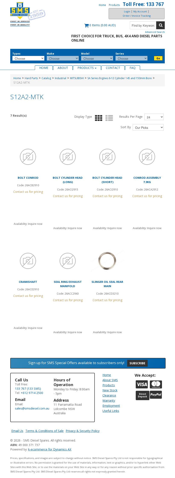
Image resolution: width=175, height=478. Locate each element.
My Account (140, 11)
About (63, 68)
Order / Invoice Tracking (137, 15)
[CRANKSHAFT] (28, 261)
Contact (113, 68)
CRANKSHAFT (28, 282)
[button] (100, 27)
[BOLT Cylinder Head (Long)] (67, 156)
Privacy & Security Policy (82, 431)
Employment (111, 406)
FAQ (133, 68)
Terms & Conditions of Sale (44, 431)
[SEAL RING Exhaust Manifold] (67, 261)
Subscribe (137, 363)
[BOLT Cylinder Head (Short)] (107, 156)
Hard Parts (31, 78)
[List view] (108, 118)
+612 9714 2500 (32, 393)
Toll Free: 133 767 (143, 4)
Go (158, 58)
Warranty (108, 400)
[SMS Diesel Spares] (28, 14)
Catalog (46, 78)
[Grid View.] (97, 118)
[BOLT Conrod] (28, 156)
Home (102, 5)
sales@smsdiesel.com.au (32, 408)
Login (127, 11)
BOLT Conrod (28, 178)
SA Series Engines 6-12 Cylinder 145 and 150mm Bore (120, 78)
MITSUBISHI (77, 78)
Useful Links (110, 411)
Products (114, 5)
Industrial (60, 78)
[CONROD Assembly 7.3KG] (147, 156)
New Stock (109, 390)
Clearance (109, 395)
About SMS (110, 380)
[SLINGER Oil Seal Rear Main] (107, 261)
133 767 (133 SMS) (28, 388)
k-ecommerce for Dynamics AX (49, 449)
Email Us (17, 431)
